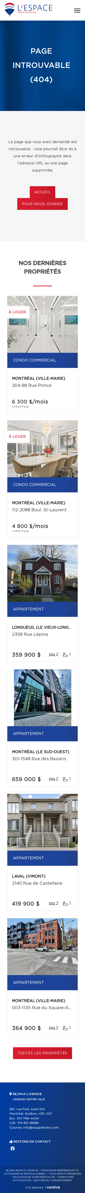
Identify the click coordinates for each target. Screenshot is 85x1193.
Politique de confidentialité (34, 1177)
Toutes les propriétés (43, 1053)
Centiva (52, 1187)
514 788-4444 (28, 1118)
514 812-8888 (27, 1123)
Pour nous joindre (42, 204)
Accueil (42, 192)
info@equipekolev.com (41, 1127)
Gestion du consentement (53, 1180)
